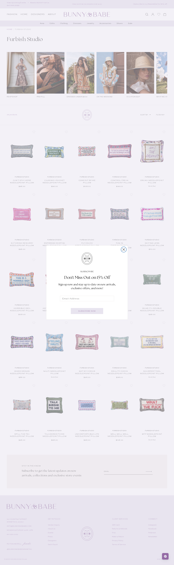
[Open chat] (165, 556)
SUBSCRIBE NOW (87, 311)
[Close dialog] (123, 249)
